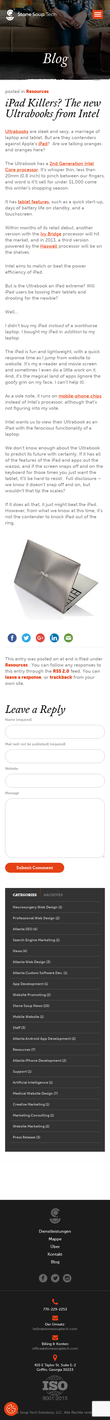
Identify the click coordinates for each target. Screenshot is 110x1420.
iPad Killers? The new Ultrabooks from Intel (53, 108)
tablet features (33, 201)
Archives (53, 895)
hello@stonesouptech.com (55, 1329)
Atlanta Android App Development (44, 1039)
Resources (37, 91)
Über (55, 1246)
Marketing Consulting (33, 1115)
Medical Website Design (35, 1093)
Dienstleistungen (55, 1231)
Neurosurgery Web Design (37, 907)
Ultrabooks (16, 131)
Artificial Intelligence (33, 1082)
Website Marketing (31, 1126)
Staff (19, 1028)
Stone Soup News (31, 1006)
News (20, 951)
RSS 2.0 (61, 671)
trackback (61, 677)
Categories (25, 895)
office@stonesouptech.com (55, 1348)
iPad (43, 143)
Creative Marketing (31, 1104)
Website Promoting (32, 995)
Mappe (55, 1239)
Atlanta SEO (25, 929)
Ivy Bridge (50, 233)
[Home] (55, 1216)
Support (22, 1071)
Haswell (48, 246)
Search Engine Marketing (36, 940)
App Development (30, 984)
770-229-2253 (55, 1309)
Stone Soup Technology (31, 16)
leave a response (23, 677)
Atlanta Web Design (31, 962)
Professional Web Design (36, 918)
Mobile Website (28, 1017)
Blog (55, 1262)
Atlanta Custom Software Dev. (40, 973)
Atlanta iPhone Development (39, 1060)
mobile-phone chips (80, 396)
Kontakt (55, 1254)
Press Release (26, 1137)
